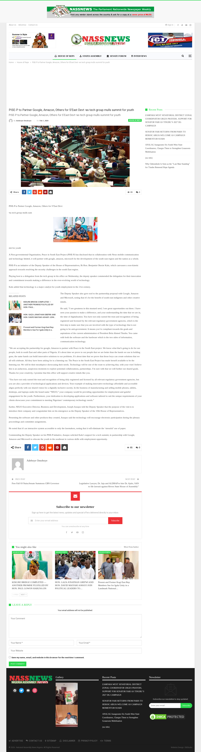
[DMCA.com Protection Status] (167, 717)
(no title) (149, 158)
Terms (107, 741)
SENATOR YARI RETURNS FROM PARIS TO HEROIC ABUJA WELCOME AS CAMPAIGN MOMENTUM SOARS (165, 135)
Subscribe (115, 521)
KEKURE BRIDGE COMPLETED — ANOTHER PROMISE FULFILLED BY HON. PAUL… (38, 304)
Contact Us (33, 25)
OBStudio (188, 747)
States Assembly (92, 56)
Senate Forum (118, 56)
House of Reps (66, 56)
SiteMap (51, 741)
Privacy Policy (89, 741)
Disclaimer (69, 741)
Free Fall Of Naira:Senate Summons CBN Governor (35, 483)
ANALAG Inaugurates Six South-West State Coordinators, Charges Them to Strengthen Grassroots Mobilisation (167, 148)
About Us (12, 25)
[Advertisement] (100, 86)
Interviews (140, 56)
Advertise (22, 25)
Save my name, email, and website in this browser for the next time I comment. (47, 657)
